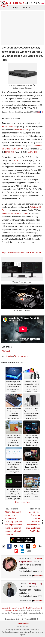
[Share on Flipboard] (16, 551)
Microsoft (6, 350)
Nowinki (29, 608)
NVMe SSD (33, 152)
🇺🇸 (38, 112)
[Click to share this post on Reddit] (34, 546)
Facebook (38, 575)
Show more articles (22, 502)
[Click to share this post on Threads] (15, 546)
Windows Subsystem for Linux (15, 213)
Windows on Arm (21, 129)
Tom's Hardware (21, 356)
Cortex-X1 (17, 160)
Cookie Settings (22, 623)
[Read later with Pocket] (40, 546)
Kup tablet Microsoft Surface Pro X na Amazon (21, 252)
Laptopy (15, 7)
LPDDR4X (9, 152)
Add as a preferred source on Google (25, 539)
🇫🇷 (41, 112)
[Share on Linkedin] (22, 551)
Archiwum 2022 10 (10, 610)
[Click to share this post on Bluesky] (21, 546)
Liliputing (9, 356)
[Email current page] (29, 551)
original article (36, 558)
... (42, 7)
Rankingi (26, 7)
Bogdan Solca (25, 561)
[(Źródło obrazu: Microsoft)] (22, 269)
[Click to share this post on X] (28, 546)
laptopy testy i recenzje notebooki (13, 608)
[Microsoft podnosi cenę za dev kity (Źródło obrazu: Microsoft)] (22, 73)
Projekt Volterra (8, 126)
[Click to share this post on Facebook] (9, 546)
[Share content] (3, 546)
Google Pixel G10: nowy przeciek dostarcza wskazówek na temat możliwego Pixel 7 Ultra (33, 521)
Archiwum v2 (37, 608)
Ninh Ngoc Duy (35, 583)
